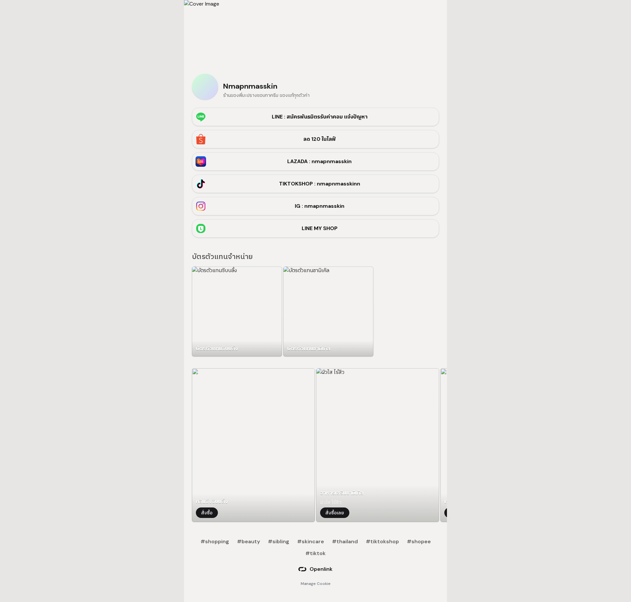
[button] (237, 311)
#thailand (345, 541)
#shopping (214, 541)
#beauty (248, 541)
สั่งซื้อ (207, 513)
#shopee (419, 541)
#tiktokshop (382, 541)
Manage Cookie (316, 583)
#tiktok (315, 553)
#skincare (310, 541)
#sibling (278, 541)
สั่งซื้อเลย (334, 513)
